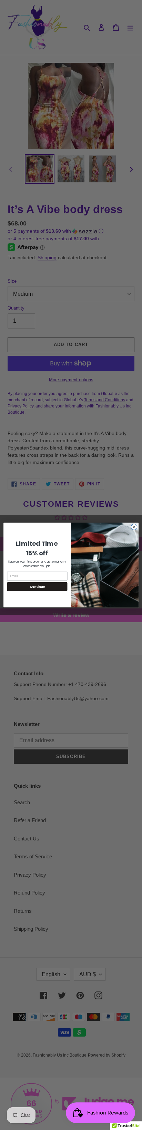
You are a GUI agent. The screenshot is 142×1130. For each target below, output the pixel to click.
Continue (37, 586)
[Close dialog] (134, 527)
